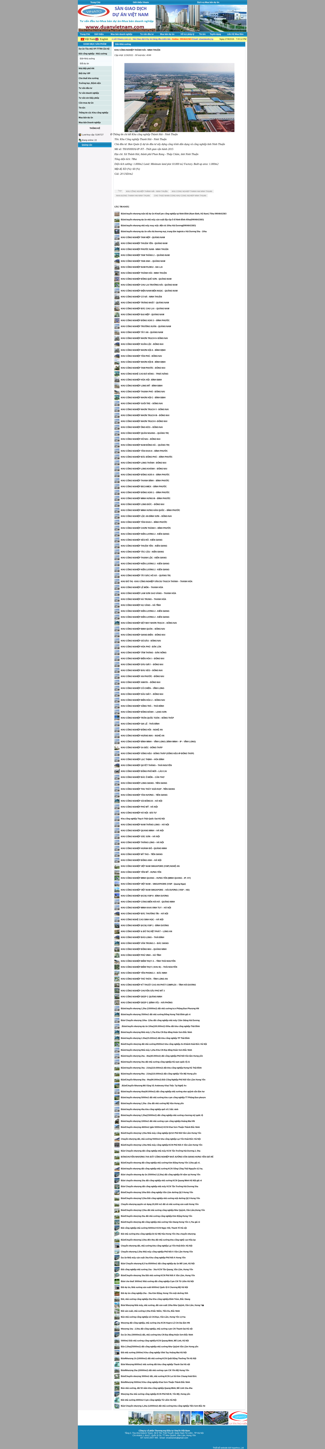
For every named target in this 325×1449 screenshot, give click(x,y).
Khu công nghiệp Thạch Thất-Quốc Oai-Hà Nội (143, 819)
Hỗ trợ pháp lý (187, 34)
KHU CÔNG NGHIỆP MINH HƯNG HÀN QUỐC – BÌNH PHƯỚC (150, 510)
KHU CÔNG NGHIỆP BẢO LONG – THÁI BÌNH (142, 937)
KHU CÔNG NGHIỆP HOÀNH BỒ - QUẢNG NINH (144, 848)
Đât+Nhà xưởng (87, 58)
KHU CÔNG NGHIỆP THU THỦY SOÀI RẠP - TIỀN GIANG (148, 789)
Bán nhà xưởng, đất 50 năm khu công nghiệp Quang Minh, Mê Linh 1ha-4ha (156, 1388)
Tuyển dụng (215, 34)
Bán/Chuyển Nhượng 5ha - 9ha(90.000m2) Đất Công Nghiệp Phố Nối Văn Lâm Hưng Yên (163, 1080)
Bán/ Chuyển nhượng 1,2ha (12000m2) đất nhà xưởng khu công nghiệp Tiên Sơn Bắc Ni (163, 1406)
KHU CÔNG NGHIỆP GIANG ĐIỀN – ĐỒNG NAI (143, 635)
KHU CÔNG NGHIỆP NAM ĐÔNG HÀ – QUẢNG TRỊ (145, 445)
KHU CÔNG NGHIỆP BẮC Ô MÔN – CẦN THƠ (142, 777)
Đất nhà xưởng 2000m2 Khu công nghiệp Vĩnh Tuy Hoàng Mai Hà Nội (154, 1352)
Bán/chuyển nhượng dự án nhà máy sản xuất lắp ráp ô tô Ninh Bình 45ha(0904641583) (162, 219)
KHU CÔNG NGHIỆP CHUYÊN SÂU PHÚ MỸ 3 (143, 991)
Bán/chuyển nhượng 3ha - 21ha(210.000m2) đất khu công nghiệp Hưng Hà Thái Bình (161, 1068)
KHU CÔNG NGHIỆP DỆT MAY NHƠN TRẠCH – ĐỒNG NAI (149, 623)
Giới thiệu (99, 34)
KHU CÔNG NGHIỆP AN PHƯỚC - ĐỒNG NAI (142, 676)
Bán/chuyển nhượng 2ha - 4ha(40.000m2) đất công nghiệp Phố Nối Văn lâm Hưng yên (162, 1056)
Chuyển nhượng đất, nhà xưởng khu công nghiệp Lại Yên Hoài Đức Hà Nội (156, 1246)
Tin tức (202, 34)
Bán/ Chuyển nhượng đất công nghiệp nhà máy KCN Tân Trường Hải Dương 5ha (159, 1186)
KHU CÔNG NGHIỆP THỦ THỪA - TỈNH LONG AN (144, 979)
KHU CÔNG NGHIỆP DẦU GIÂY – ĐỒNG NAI (142, 664)
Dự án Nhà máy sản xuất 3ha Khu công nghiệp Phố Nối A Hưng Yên (153, 1257)
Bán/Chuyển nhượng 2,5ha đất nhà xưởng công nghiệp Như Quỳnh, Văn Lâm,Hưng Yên (163, 1210)
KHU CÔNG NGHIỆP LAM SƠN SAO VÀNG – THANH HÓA (148, 593)
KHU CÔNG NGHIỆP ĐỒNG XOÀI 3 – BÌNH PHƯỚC (145, 320)
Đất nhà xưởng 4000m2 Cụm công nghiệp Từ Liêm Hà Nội (148, 1400)
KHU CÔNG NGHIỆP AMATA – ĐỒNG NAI (140, 682)
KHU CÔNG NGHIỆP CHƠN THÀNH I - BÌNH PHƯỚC (146, 528)
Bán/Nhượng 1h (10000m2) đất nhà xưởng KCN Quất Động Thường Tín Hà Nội (158, 1358)
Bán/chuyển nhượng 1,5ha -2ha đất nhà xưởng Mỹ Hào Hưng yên (152, 1103)
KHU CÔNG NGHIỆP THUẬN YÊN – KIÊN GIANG (144, 546)
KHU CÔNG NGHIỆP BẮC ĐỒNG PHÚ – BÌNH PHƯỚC (146, 457)
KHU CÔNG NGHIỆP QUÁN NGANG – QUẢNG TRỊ (145, 433)
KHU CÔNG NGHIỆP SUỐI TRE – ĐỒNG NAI (142, 403)
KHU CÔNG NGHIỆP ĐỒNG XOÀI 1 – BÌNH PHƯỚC (145, 492)
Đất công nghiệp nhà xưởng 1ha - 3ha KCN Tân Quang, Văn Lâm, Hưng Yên (157, 1269)
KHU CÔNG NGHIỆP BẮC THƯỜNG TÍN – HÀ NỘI (144, 913)
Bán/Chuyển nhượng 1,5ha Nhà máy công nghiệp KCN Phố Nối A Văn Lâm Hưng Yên (161, 1145)
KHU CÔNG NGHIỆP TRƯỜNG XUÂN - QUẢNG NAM (146, 326)
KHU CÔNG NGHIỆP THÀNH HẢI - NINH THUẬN (147, 191)
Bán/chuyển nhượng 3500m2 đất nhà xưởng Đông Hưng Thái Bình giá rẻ (156, 1014)
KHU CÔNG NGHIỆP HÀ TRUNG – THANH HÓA (143, 599)
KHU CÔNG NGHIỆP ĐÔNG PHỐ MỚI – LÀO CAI (144, 771)
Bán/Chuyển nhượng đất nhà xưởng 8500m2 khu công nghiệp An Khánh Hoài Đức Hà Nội (164, 1044)
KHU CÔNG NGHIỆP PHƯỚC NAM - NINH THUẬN (144, 249)
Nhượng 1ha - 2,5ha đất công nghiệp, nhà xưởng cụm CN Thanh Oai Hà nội (156, 1329)
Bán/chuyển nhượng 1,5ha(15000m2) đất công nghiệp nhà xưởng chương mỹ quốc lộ (162, 1115)
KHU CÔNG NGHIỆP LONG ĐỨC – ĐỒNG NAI (142, 504)
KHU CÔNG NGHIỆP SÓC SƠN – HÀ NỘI (140, 836)
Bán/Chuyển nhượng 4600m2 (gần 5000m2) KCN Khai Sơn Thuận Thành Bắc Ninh (160, 1127)
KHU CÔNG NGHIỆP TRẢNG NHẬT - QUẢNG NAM (145, 302)
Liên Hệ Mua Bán (235, 34)
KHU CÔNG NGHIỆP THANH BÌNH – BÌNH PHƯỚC (145, 480)
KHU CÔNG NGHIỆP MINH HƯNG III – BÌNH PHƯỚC (145, 498)
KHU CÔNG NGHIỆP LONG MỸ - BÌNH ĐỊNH (141, 386)
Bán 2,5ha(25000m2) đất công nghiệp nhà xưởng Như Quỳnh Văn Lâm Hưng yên (159, 1346)
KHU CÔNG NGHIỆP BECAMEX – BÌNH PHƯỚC (144, 486)
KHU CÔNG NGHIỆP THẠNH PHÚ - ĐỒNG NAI (143, 391)
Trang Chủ (95, 2)
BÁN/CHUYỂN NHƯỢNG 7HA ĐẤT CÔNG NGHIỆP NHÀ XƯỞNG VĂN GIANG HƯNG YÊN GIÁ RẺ (167, 1157)
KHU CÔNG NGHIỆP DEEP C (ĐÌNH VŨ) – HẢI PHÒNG (146, 1002)
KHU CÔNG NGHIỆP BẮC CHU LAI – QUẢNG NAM (145, 308)
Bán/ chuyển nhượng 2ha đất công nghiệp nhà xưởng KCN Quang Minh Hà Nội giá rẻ (161, 1180)
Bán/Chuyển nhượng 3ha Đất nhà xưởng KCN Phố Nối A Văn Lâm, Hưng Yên (158, 1275)
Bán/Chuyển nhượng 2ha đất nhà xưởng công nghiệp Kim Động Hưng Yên (156, 1216)
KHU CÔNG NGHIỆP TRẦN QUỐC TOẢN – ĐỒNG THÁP (147, 718)
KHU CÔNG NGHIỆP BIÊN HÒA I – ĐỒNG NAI (142, 658)
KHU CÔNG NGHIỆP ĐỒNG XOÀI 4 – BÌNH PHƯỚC (145, 475)
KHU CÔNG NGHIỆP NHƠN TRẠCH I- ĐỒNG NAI (144, 421)
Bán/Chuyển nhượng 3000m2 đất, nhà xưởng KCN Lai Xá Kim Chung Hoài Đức (159, 1376)
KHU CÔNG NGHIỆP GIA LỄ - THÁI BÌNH (140, 724)
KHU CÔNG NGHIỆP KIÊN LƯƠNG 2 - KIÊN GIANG (145, 534)
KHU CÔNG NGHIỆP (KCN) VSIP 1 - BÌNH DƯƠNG (145, 925)
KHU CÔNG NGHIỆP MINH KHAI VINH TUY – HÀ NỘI (146, 908)
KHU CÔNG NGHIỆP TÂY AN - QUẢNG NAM (142, 332)
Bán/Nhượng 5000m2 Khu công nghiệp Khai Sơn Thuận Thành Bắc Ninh (155, 1382)
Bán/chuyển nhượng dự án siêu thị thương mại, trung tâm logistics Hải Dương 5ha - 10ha (164, 231)
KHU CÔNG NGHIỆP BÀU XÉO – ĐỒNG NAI (141, 670)
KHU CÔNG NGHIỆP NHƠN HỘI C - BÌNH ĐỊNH (143, 397)
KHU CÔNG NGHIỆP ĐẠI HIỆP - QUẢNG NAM (142, 314)
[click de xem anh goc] (179, 131)
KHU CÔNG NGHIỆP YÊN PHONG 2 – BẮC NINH (144, 973)
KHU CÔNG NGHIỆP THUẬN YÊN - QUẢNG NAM (144, 243)
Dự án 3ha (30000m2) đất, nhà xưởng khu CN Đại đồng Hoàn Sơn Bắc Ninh (157, 1335)
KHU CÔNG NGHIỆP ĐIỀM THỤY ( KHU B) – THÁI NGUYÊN (149, 967)
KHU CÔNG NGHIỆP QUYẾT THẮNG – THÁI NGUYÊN (146, 765)
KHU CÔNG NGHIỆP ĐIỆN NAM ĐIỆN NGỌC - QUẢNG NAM (149, 291)
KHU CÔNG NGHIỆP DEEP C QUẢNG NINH (141, 996)
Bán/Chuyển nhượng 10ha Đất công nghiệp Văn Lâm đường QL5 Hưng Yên (157, 1192)
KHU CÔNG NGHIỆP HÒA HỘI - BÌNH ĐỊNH (141, 380)
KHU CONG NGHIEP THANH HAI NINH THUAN (192, 191)
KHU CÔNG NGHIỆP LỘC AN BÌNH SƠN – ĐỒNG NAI (146, 516)
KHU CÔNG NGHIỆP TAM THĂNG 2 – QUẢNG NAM (145, 255)
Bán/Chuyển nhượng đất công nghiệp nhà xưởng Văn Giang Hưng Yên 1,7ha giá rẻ (160, 1222)
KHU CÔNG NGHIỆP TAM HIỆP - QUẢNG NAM (143, 237)
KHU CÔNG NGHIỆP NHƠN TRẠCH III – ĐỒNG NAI (145, 415)
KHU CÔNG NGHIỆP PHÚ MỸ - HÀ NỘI (139, 807)
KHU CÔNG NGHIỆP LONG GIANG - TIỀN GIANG (144, 783)
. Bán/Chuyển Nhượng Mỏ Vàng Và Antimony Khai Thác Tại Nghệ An (153, 1085)
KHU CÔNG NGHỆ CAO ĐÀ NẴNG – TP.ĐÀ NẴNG (144, 374)
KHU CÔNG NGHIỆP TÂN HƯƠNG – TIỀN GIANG (144, 795)
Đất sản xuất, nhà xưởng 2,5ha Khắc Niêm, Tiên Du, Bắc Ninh (150, 1311)
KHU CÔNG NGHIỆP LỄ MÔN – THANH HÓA (142, 587)
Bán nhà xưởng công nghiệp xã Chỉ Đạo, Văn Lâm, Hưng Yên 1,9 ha (153, 1317)
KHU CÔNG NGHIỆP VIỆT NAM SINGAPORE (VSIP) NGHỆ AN (150, 866)
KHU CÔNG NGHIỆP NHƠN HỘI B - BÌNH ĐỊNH (143, 362)
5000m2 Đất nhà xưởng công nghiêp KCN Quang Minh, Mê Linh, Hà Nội (155, 1341)
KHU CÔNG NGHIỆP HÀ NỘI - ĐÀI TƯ (139, 813)
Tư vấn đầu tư (147, 34)
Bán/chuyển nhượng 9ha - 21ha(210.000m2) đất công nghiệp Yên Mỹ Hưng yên (159, 1074)
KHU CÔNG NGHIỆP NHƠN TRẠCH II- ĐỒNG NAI (144, 338)
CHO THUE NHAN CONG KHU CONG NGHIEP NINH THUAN (180, 196)
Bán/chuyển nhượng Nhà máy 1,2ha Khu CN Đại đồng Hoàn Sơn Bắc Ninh (156, 1050)
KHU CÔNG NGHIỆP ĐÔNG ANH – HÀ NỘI (141, 860)
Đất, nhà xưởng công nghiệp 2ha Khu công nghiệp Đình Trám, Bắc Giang (155, 1299)
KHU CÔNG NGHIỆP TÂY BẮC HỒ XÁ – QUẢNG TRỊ (145, 575)
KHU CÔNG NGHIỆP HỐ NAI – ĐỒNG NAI (140, 439)
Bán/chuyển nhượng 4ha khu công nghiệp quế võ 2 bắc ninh (149, 1109)
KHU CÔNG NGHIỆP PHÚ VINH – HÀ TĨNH (141, 955)
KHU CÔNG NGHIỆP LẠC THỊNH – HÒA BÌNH (142, 759)
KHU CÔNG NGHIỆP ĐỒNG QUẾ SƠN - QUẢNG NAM (146, 279)
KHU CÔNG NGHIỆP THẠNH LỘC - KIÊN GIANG (144, 558)
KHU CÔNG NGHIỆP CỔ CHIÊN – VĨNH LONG (142, 688)
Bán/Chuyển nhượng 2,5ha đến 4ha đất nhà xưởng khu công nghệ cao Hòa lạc (158, 1240)
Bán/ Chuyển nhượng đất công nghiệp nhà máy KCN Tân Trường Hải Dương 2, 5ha (160, 1151)
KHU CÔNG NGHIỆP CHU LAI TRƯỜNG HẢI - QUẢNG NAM (149, 285)
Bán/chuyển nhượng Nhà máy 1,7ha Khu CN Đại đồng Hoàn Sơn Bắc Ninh (156, 1032)
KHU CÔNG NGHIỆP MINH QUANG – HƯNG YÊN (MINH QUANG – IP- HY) (156, 878)
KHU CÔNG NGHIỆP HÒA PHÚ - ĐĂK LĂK (141, 647)
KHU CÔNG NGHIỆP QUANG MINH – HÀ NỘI (142, 830)
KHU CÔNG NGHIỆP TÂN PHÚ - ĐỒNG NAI (141, 356)
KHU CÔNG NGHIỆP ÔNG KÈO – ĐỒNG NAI (142, 427)
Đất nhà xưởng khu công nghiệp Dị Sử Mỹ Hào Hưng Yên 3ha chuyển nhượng (158, 1234)
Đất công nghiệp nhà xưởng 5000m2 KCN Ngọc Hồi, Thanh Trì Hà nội (154, 1228)
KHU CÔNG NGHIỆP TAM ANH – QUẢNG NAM (143, 261)
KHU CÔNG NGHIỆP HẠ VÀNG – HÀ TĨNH (141, 605)
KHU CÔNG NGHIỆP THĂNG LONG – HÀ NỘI (142, 842)
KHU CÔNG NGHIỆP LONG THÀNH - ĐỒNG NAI (143, 463)
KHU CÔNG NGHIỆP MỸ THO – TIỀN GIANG (141, 854)
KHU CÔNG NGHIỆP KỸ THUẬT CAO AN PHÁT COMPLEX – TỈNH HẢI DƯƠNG (158, 985)
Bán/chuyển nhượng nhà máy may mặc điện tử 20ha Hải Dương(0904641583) (158, 225)
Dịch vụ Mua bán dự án (208, 2)
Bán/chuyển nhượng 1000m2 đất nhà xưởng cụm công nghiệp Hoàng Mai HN (158, 1121)
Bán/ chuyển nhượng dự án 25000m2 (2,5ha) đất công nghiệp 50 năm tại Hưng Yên (160, 1174)
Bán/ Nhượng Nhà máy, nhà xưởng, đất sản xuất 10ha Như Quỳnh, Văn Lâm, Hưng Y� (162, 1305)
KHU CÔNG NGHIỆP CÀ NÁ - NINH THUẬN (141, 297)
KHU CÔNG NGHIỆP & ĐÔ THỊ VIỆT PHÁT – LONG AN (146, 931)
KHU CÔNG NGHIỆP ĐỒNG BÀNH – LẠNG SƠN (144, 712)
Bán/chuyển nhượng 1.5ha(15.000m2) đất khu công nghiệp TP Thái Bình (155, 1038)
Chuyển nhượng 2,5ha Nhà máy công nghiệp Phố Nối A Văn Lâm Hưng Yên (157, 1252)
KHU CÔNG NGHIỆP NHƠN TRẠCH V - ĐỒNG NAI (145, 409)
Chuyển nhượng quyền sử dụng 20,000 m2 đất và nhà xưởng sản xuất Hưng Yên (160, 1204)
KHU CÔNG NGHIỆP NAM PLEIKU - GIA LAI (141, 267)
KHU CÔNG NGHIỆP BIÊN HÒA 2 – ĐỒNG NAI (143, 700)
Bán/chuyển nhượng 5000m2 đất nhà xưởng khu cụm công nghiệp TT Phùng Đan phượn (163, 1097)
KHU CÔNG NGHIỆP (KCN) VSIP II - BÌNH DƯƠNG (145, 896)
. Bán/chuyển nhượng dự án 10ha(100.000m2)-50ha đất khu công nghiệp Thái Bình (160, 1026)
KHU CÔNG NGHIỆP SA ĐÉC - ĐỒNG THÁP (141, 747)
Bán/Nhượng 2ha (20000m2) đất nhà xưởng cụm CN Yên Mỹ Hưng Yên (155, 1370)
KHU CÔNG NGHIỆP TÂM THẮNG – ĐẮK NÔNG (143, 652)
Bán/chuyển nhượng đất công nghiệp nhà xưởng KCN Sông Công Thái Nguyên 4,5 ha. (162, 1169)
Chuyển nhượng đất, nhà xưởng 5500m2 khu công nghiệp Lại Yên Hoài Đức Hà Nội (161, 1139)
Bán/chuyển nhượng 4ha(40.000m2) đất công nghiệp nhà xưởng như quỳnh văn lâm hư (163, 1091)
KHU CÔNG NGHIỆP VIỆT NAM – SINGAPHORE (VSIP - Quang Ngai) (153, 884)
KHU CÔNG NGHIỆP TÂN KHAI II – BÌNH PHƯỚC (144, 451)
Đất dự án (84, 63)
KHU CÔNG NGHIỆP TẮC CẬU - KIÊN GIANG (142, 552)
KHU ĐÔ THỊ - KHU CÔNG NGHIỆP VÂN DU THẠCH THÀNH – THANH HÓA (156, 581)
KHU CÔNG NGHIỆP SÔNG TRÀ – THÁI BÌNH (142, 706)
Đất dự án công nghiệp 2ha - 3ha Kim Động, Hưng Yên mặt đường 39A (154, 1293)
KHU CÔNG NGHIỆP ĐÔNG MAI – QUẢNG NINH (144, 949)
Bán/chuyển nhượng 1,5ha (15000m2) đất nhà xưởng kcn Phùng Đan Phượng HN (160, 1008)
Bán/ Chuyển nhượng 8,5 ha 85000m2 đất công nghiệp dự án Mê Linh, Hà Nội (157, 1263)
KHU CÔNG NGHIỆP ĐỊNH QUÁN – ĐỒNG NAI (143, 629)
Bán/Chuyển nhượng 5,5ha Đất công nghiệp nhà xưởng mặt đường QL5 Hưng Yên (160, 1198)
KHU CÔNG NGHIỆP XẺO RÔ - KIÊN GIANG (141, 540)
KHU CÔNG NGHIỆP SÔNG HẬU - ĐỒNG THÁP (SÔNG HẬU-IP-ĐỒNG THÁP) (157, 753)
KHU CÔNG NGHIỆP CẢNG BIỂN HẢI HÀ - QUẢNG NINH (148, 902)
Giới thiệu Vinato (141, 2)
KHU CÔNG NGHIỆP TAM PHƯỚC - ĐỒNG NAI (143, 368)
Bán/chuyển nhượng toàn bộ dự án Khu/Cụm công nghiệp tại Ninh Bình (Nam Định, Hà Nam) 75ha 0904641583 (173, 214)
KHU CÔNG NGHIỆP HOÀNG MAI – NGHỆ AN (142, 735)
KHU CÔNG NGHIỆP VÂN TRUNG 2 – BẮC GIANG (145, 943)
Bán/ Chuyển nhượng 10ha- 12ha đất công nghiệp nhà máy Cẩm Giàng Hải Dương (160, 1020)
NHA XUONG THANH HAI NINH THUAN (133, 196)
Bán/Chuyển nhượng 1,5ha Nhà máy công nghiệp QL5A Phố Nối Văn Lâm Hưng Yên (161, 1133)
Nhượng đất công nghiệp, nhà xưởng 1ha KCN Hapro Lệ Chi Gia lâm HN (155, 1323)
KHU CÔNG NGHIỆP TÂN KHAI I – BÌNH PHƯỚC (144, 522)
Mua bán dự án (167, 34)
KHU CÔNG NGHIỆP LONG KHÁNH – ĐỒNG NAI (144, 469)
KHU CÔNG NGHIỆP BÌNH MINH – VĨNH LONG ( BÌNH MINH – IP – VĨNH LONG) (158, 741)
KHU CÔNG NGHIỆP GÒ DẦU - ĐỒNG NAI (141, 641)
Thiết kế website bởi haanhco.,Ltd (228, 1448)
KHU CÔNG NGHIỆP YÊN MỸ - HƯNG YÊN (141, 872)
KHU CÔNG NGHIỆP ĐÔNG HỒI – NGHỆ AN (142, 730)
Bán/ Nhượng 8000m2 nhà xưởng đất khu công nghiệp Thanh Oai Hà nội (155, 1364)
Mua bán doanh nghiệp (121, 34)
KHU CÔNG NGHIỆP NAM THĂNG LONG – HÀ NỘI (145, 824)
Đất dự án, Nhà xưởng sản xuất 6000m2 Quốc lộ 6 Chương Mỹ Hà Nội (154, 1287)
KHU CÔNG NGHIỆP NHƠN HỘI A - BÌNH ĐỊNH (143, 350)
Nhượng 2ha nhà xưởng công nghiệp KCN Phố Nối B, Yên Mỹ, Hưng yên (155, 1394)
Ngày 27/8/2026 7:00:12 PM (233, 39)
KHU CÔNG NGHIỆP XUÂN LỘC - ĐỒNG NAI (142, 344)
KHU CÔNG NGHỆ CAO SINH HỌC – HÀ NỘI (142, 919)
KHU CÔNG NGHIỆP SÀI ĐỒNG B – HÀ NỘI (141, 801)
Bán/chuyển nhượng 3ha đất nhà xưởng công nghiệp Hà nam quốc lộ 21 (155, 1062)
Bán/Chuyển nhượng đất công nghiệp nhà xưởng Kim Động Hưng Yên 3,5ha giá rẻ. (160, 1163)
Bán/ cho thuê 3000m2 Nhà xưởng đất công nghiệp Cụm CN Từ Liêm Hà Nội (157, 1281)
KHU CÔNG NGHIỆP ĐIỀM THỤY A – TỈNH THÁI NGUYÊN (148, 961)
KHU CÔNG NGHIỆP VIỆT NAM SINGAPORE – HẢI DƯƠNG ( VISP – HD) (155, 890)
